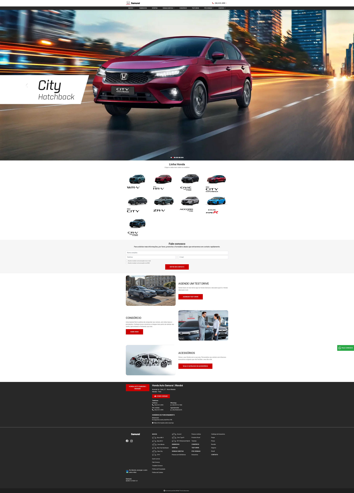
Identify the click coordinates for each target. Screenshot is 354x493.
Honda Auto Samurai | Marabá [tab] (137, 388)
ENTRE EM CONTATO (177, 267)
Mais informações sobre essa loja (164, 423)
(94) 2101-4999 (219, 3)
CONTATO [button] (221, 8)
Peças (213, 437)
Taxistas (194, 441)
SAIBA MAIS (134, 332)
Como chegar (162, 396)
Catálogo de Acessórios (218, 434)
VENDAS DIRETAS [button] (168, 8)
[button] (26, 85)
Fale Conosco (156, 462)
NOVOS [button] (130, 8)
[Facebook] (128, 441)
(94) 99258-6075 (177, 410)
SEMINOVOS (143, 8)
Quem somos (156, 459)
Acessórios (195, 454)
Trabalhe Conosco (157, 465)
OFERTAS (154, 8)
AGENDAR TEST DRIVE (190, 297)
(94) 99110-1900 (177, 405)
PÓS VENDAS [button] (208, 8)
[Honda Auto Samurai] (133, 3)
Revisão (213, 444)
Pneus (213, 441)
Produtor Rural (196, 437)
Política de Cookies (157, 472)
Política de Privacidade (158, 469)
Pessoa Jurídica (196, 434)
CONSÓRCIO (183, 8)
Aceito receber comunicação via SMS (139, 263)
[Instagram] (132, 441)
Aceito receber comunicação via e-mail (139, 261)
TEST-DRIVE (195, 8)
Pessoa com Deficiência (179, 454)
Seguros (213, 447)
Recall (213, 451)
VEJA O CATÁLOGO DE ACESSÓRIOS (195, 366)
